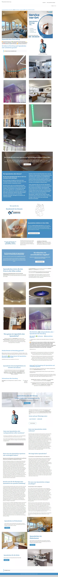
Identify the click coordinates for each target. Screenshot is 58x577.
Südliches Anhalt (46, 342)
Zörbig (51, 342)
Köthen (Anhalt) (50, 343)
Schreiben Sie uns (7, 387)
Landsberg (45, 343)
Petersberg (23, 41)
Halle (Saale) (40, 343)
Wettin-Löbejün (32, 343)
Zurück (53, 5)
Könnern (53, 342)
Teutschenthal (32, 344)
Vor (54, 5)
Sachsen (40, 371)
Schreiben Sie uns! (7, 570)
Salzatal (36, 343)
